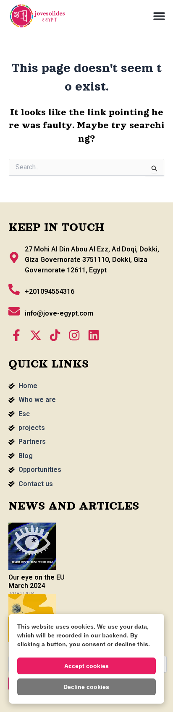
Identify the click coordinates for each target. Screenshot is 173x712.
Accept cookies (86, 666)
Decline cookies (86, 687)
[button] (159, 15)
